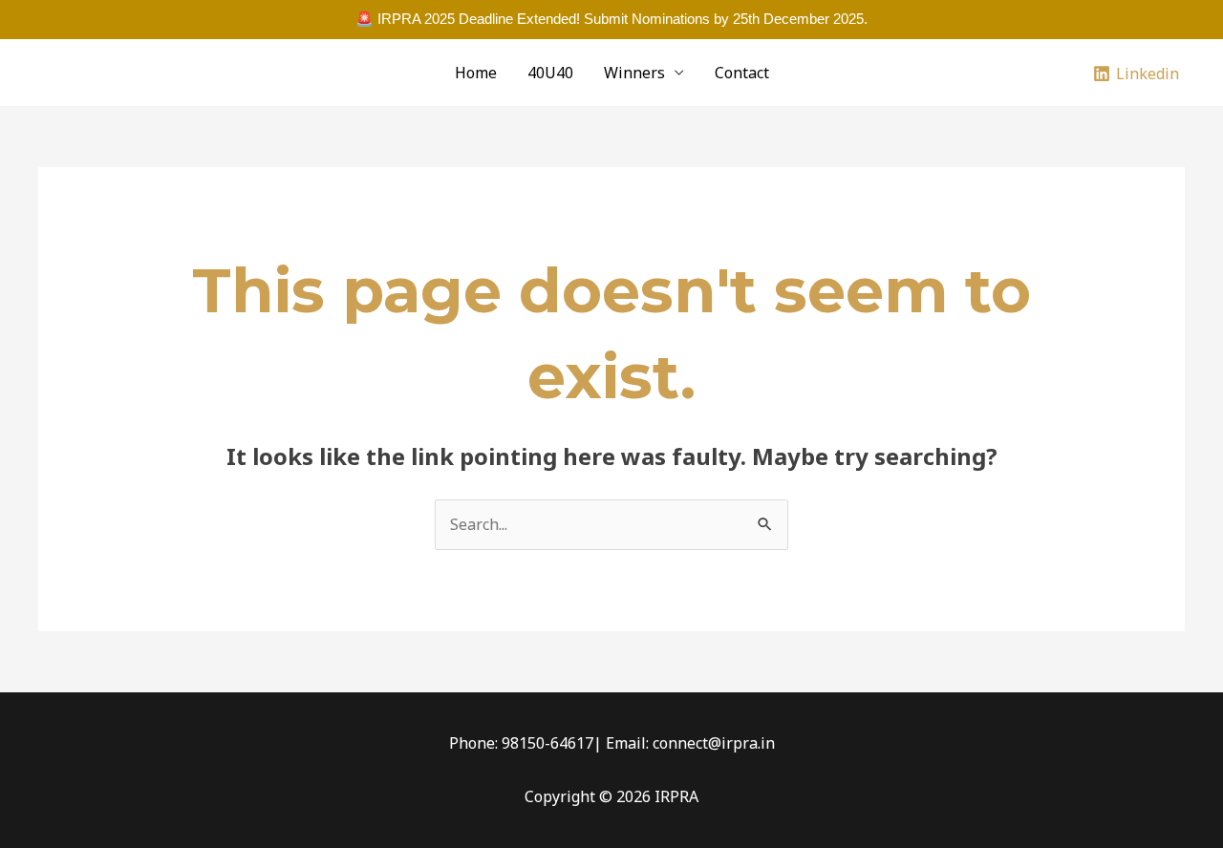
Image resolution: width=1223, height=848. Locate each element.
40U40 (550, 72)
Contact (742, 72)
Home (476, 72)
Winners (634, 72)
